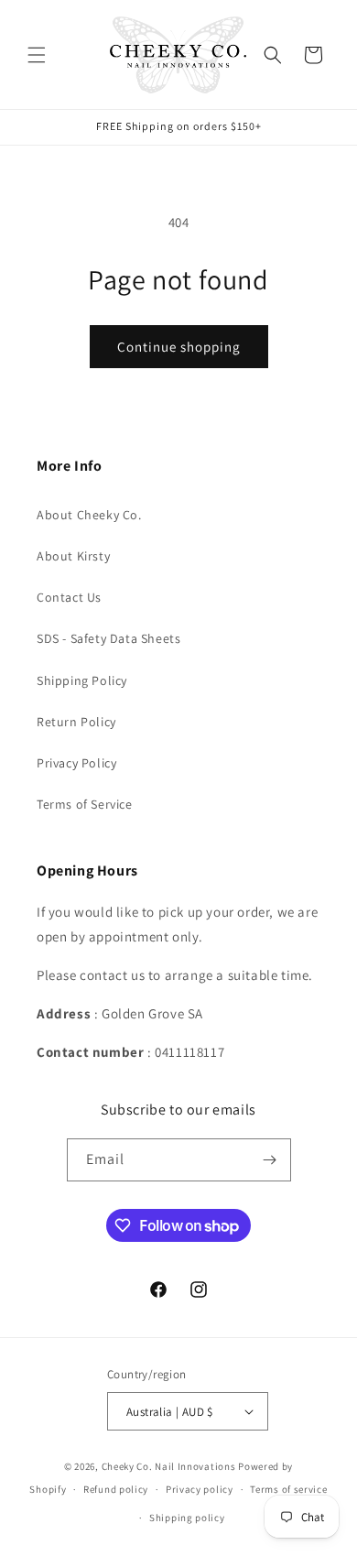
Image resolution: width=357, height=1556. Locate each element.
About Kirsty (73, 556)
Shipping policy (187, 1517)
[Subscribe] (270, 1159)
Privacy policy (199, 1489)
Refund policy (115, 1489)
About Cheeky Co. (89, 514)
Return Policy (76, 721)
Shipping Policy (82, 680)
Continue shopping (179, 346)
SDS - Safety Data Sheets (108, 638)
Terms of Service (85, 804)
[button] (36, 55)
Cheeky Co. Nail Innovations (169, 1466)
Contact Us (69, 597)
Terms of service (288, 1489)
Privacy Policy (76, 763)
